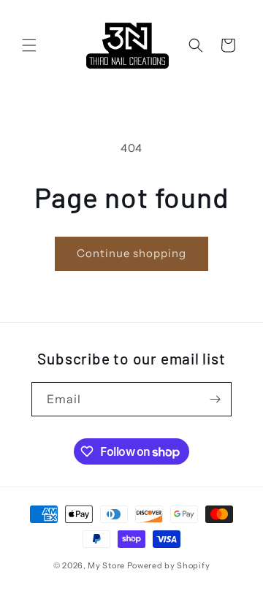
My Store (106, 565)
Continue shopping (131, 253)
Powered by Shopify (168, 565)
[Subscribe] (215, 399)
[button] (29, 45)
